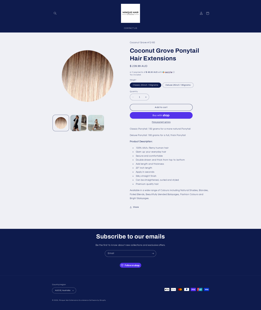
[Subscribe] (153, 253)
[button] (55, 13)
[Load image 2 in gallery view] (78, 123)
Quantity (134, 91)
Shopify (103, 300)
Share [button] (136, 207)
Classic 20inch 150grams (145, 85)
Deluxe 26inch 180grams (178, 85)
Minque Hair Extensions (68, 300)
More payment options (161, 122)
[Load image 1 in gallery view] (61, 123)
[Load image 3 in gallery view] (96, 123)
